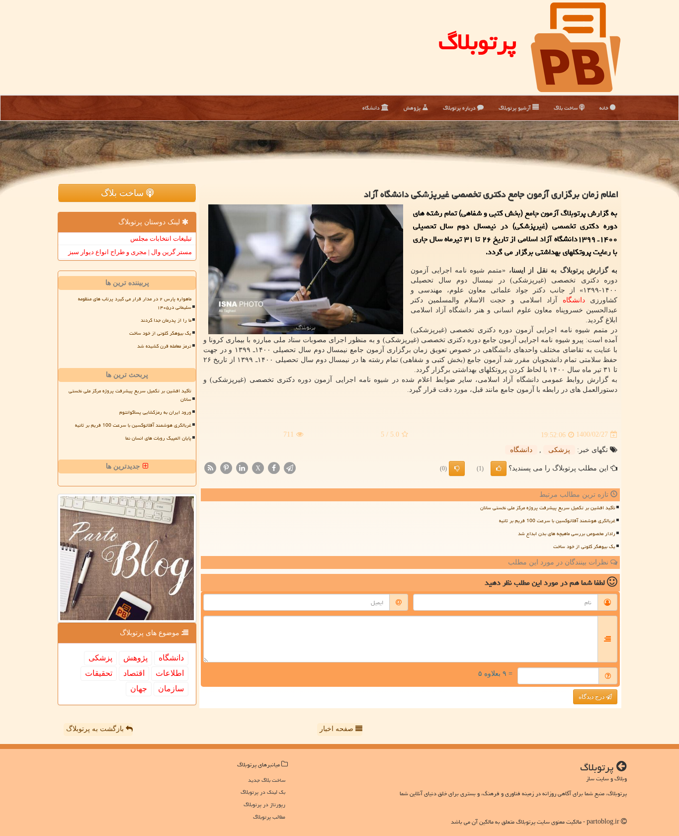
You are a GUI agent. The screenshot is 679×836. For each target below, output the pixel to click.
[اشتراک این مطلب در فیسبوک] (274, 467)
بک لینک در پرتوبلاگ (263, 792)
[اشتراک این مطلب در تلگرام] (290, 467)
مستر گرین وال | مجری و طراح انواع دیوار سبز (130, 252)
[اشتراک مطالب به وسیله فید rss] (210, 467)
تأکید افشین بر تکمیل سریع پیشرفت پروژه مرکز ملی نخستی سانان (547, 508)
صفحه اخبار (337, 729)
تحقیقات (98, 673)
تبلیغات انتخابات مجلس (161, 238)
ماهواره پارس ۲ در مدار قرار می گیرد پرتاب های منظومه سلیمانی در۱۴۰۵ (134, 303)
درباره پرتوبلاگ (460, 107)
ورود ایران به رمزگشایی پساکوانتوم (155, 412)
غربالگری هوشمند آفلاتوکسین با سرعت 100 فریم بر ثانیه (557, 521)
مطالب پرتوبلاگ (269, 817)
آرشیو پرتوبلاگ (515, 107)
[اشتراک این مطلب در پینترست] (226, 467)
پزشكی (559, 450)
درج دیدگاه (592, 696)
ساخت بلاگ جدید (266, 780)
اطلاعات (170, 673)
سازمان (171, 688)
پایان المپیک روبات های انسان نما (158, 438)
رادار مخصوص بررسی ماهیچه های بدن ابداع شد (566, 534)
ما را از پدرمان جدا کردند (166, 320)
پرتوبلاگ (477, 41)
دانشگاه (371, 107)
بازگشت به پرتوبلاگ (96, 729)
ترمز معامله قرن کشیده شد (164, 346)
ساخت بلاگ (566, 107)
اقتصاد (134, 673)
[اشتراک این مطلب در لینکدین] (242, 467)
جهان (138, 688)
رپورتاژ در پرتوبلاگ (264, 804)
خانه (604, 107)
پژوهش (413, 107)
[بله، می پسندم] (499, 468)
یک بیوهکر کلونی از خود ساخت (584, 547)
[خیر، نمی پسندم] (457, 468)
